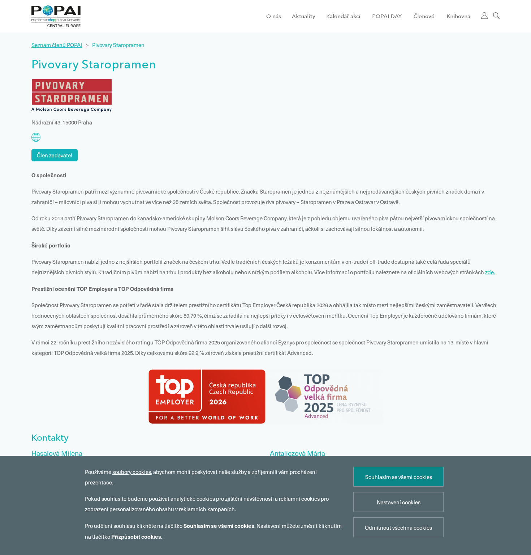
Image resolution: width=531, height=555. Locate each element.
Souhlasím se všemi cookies (398, 476)
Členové (424, 17)
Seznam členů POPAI (56, 44)
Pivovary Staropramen (118, 44)
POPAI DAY (387, 17)
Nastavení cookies (398, 502)
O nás (273, 17)
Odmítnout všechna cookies (398, 527)
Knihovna (458, 17)
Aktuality (303, 17)
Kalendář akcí (343, 17)
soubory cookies (131, 471)
